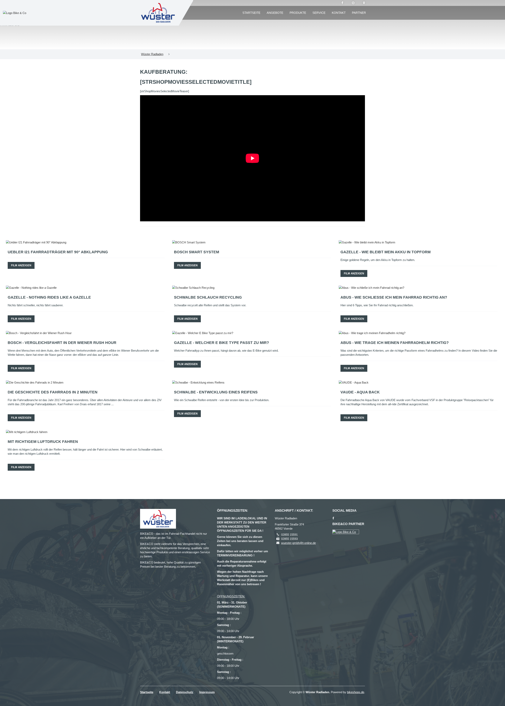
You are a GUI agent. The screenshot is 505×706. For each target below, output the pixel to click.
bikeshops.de (355, 692)
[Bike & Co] (345, 532)
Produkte (298, 12)
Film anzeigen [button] (21, 265)
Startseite (251, 12)
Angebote (275, 12)
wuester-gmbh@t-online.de (298, 543)
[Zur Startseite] (158, 13)
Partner (359, 12)
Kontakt (339, 12)
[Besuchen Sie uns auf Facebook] (342, 3)
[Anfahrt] (364, 3)
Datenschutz (184, 692)
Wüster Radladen (152, 54)
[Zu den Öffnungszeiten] (353, 3)
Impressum (207, 692)
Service (318, 12)
